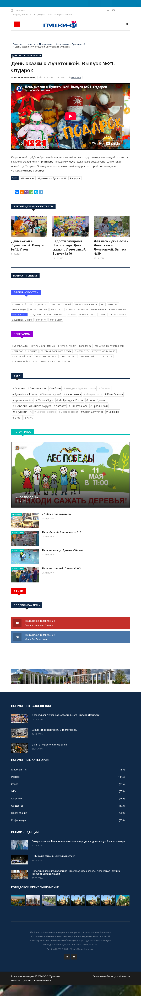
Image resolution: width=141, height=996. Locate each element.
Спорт (102, 314)
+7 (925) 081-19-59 (43, 14)
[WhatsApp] (31, 192)
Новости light (69, 356)
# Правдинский (99, 406)
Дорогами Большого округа (56, 351)
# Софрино (112, 411)
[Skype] (36, 192)
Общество (35, 314)
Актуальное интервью (43, 346)
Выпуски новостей (61, 304)
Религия (83, 314)
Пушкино (76, 77)
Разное (72, 314)
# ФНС (28, 418)
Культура (83, 309)
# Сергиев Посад (68, 411)
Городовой (85, 346)
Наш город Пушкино (46, 356)
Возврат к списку (25, 275)
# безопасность (37, 388)
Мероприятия (98, 309)
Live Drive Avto (20, 346)
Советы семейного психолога (96, 356)
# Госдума (105, 388)
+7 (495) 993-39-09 (22, 14)
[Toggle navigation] (17, 24)
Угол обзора (48, 361)
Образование (19, 314)
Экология (41, 320)
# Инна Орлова (114, 394)
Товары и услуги (117, 314)
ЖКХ (102, 304)
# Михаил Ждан (44, 400)
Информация (19, 309)
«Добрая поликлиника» (56, 514)
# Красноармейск (23, 400)
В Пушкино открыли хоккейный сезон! (53, 856)
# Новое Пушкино (96, 400)
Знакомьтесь (82, 351)
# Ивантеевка (72, 394)
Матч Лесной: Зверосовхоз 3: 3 (61, 532)
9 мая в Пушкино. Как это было (49, 744)
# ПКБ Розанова (78, 406)
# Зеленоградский (50, 394)
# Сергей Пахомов (45, 411)
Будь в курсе (41, 304)
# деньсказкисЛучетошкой (52, 178)
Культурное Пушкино (103, 351)
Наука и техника (117, 309)
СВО (93, 314)
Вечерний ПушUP (67, 346)
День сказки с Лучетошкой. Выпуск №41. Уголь (27, 245)
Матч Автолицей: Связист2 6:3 (61, 568)
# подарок (75, 178)
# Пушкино (22, 411)
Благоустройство (22, 304)
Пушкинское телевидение (40, 623)
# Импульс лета (93, 394)
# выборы (55, 388)
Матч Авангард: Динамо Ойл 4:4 (62, 550)
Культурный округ (22, 356)
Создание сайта (102, 976)
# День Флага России (25, 394)
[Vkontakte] (108, 10)
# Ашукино (19, 388)
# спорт (17, 417)
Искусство (56, 309)
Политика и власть (54, 314)
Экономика (56, 320)
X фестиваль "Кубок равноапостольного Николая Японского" (66, 715)
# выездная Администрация (79, 388)
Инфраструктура (38, 309)
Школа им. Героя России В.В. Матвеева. (54, 729)
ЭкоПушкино (65, 361)
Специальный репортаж (25, 361)
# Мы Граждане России (70, 400)
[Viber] (26, 192)
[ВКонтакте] (17, 192)
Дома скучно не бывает (24, 351)
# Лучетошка (27, 178)
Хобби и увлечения (22, 320)
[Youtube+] (113, 10)
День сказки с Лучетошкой (26, 55)
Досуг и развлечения (86, 304)
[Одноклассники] (22, 192)
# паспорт (60, 406)
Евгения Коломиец (25, 77)
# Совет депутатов (92, 411)
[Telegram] (41, 192)
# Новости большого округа (32, 406)
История (70, 309)
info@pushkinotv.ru (65, 14)
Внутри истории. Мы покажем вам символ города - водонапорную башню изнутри (78, 841)
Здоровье (113, 304)
